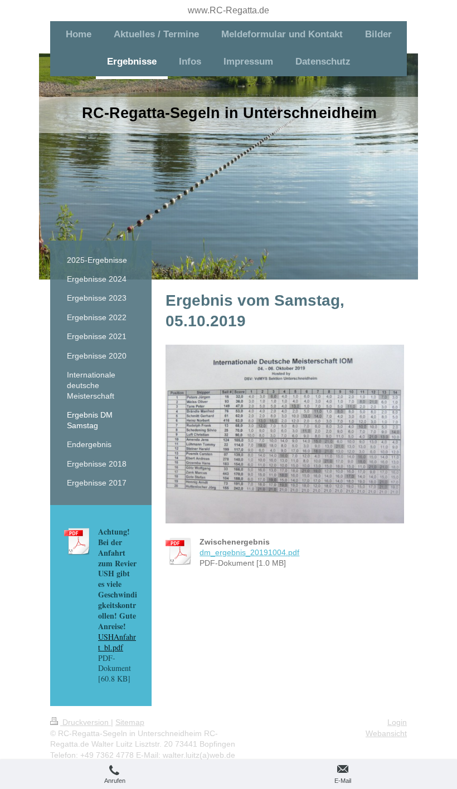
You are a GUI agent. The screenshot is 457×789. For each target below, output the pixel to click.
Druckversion (85, 722)
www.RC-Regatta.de (228, 10)
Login (397, 722)
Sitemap (129, 722)
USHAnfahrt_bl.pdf (117, 642)
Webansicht (386, 733)
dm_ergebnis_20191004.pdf (249, 552)
